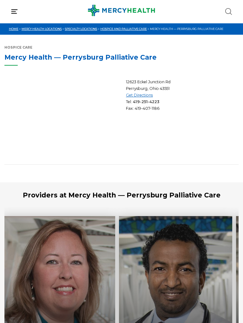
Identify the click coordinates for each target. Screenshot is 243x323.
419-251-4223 (146, 101)
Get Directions (139, 95)
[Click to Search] (228, 11)
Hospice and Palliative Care (123, 29)
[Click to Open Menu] (14, 11)
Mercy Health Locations (42, 29)
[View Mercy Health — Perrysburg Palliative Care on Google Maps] (63, 119)
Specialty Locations (81, 29)
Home (13, 29)
